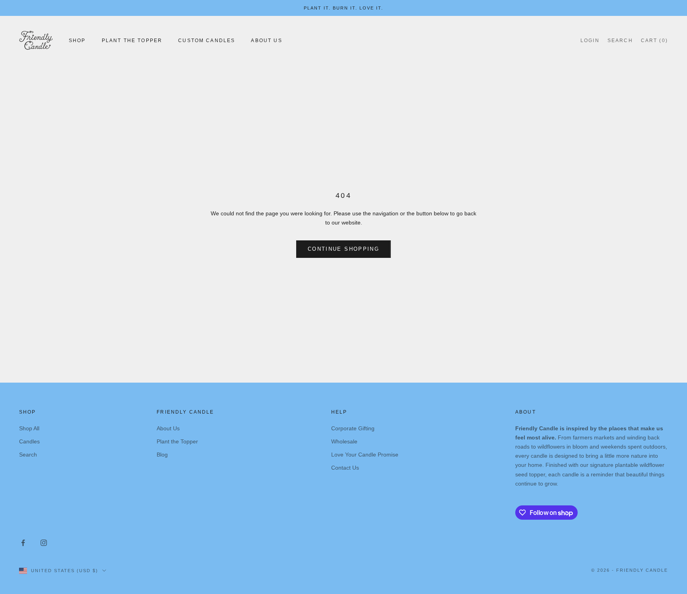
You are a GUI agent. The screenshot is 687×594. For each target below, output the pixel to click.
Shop (77, 40)
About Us (266, 40)
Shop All (29, 428)
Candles (29, 441)
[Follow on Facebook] (23, 543)
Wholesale (344, 441)
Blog (162, 454)
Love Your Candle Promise (364, 454)
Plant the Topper (177, 441)
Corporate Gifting (353, 428)
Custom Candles (206, 40)
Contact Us (345, 467)
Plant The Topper (132, 40)
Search (28, 454)
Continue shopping (343, 249)
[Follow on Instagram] (44, 543)
